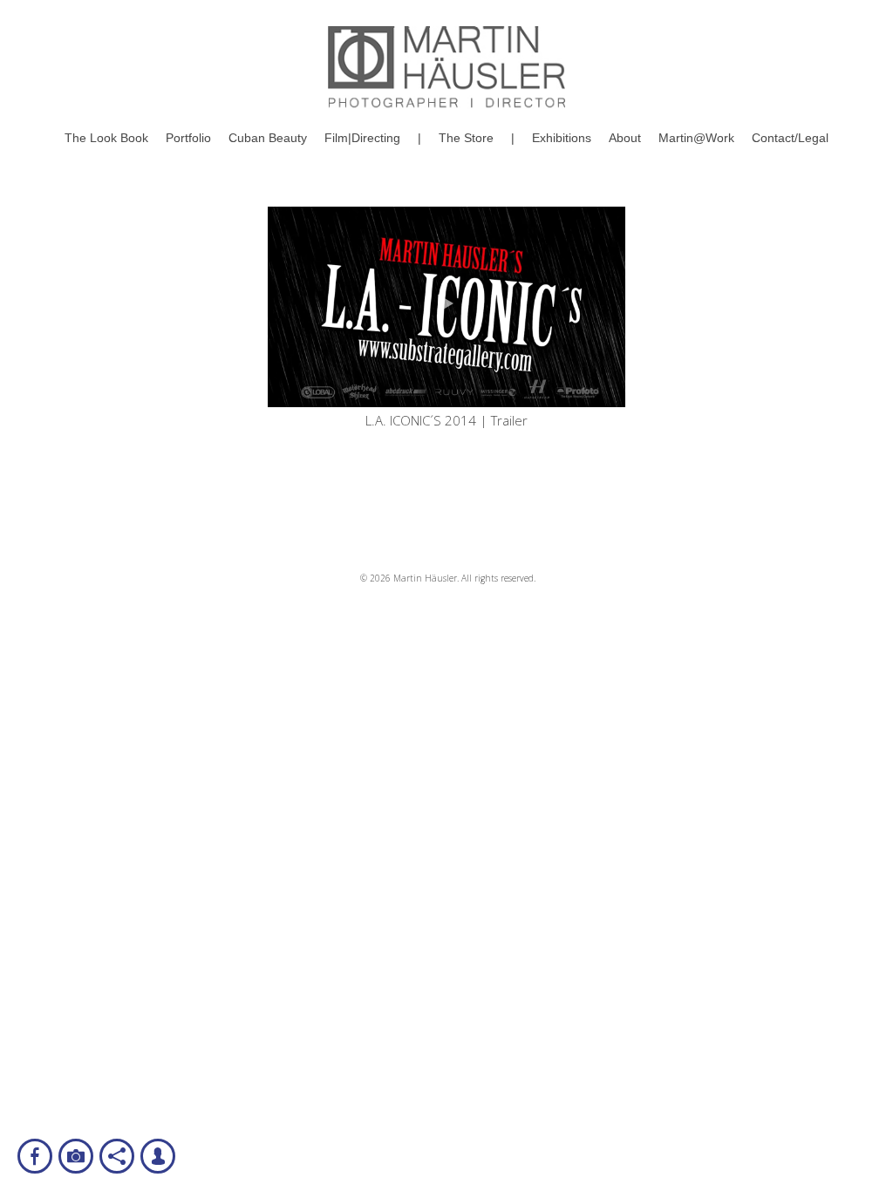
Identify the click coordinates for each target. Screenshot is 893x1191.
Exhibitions (561, 138)
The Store (466, 138)
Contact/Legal (790, 138)
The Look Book (106, 138)
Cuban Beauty (267, 138)
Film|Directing (362, 138)
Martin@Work (696, 138)
